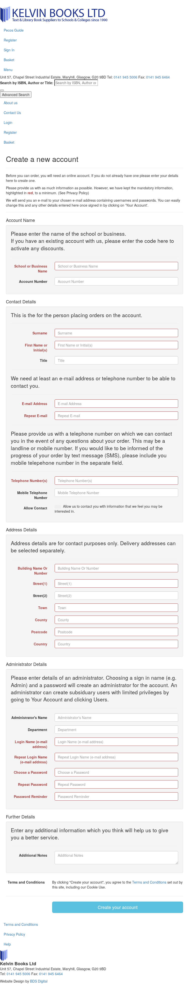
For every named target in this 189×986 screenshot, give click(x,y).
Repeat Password (32, 784)
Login (8, 122)
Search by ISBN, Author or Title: (26, 82)
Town (42, 607)
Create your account (118, 907)
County (41, 619)
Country (40, 643)
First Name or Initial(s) (36, 347)
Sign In (9, 49)
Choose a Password (30, 772)
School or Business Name (30, 268)
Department (37, 729)
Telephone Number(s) (29, 480)
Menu (8, 69)
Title (43, 360)
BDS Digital (38, 981)
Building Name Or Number (32, 571)
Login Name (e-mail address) (31, 744)
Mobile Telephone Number (32, 495)
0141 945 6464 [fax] (158, 77)
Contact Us (12, 112)
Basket (9, 59)
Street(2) (40, 595)
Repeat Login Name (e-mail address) (30, 759)
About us (10, 102)
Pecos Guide (14, 30)
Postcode (39, 631)
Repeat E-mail (35, 415)
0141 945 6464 (51, 973)
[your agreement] (58, 506)
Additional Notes (33, 855)
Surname (39, 332)
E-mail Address (34, 403)
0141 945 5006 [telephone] (125, 77)
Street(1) (40, 583)
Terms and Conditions (26, 882)
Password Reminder (30, 796)
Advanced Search (16, 94)
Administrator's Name (29, 717)
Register (10, 40)
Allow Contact (35, 507)
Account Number (33, 281)
